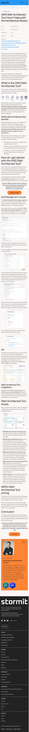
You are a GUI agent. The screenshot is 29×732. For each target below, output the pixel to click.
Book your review (14, 192)
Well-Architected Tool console (13, 178)
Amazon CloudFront (5, 674)
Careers (3, 706)
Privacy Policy (9, 729)
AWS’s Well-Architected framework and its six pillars (14, 65)
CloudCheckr (5, 362)
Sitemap (3, 729)
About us (3, 701)
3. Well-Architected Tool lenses (8, 45)
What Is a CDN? (4, 691)
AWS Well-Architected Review (7, 637)
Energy (2, 665)
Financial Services (5, 657)
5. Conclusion (4, 49)
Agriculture (3, 667)
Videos (2, 718)
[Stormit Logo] (5, 2)
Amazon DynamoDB (5, 682)
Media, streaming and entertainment (9, 660)
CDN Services (4, 642)
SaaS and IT (3, 662)
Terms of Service (17, 729)
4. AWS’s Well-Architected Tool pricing (10, 47)
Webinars (3, 721)
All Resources (6, 11)
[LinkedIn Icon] (2, 621)
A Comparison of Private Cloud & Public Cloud (11, 689)
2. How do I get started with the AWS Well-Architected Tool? (13, 43)
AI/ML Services (4, 645)
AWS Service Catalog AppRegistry (10, 392)
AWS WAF (3, 679)
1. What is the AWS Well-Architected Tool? (10, 41)
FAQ (2, 709)
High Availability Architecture (7, 694)
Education (3, 654)
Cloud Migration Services (6, 640)
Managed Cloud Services (6, 635)
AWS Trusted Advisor (17, 390)
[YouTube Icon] (7, 621)
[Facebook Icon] (5, 621)
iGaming (3, 652)
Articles (3, 716)
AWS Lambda (4, 677)
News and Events (5, 704)
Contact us (14, 534)
